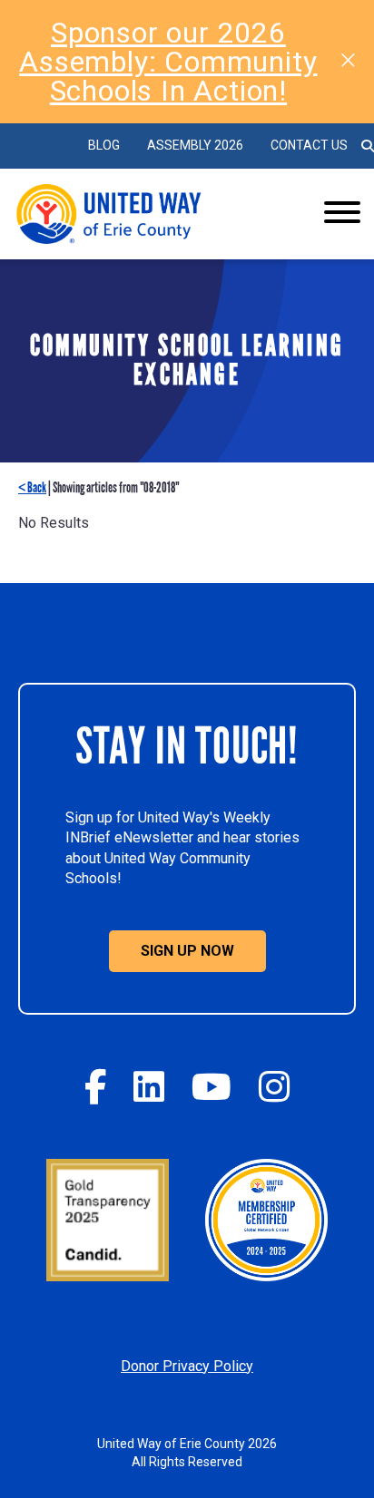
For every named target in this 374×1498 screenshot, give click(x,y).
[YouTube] (211, 1086)
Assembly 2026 (195, 145)
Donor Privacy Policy (187, 1366)
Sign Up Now (187, 950)
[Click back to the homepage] (150, 214)
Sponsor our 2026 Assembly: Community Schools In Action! (168, 61)
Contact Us (309, 145)
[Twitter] (148, 1086)
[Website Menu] (342, 214)
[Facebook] (95, 1086)
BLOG (104, 145)
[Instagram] (274, 1086)
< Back (32, 487)
